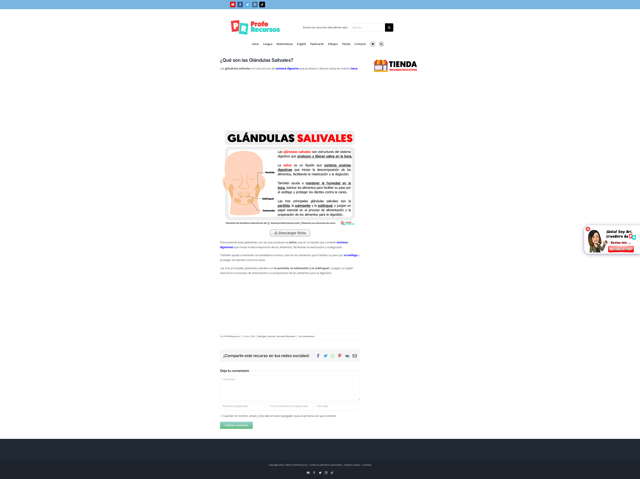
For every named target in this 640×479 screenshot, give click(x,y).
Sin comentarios (306, 336)
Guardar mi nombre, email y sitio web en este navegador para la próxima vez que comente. (279, 416)
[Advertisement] (290, 97)
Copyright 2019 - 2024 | (280, 464)
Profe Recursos (232, 336)
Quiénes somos (352, 464)
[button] (381, 44)
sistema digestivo (287, 68)
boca (354, 68)
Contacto (367, 464)
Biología (262, 336)
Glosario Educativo (286, 336)
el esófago (351, 255)
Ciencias (271, 336)
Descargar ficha (292, 233)
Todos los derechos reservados (326, 464)
